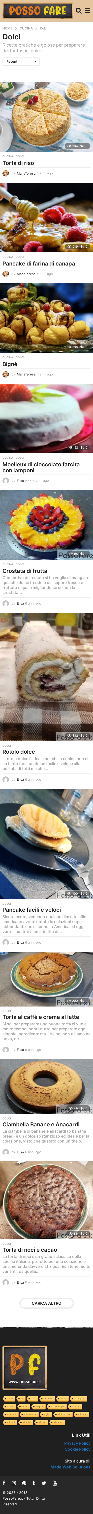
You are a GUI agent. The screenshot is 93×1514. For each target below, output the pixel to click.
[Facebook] (3, 1483)
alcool (42, 1422)
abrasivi (48, 1398)
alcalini (27, 1422)
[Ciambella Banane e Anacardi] (46, 1086)
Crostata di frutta (24, 571)
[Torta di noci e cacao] (46, 1200)
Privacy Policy (77, 1443)
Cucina (7, 156)
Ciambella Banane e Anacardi (41, 1124)
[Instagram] (14, 1483)
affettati (11, 1414)
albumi (11, 1422)
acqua (39, 1406)
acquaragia (57, 1406)
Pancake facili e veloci (31, 909)
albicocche (64, 1414)
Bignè (9, 364)
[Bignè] (46, 318)
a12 (33, 1398)
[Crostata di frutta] (46, 524)
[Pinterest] (24, 1483)
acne (25, 1406)
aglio (47, 1414)
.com (10, 1398)
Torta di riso (18, 163)
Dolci (20, 156)
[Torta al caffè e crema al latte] (46, 979)
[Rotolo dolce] (46, 677)
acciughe (79, 1398)
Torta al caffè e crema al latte (40, 1017)
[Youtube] (55, 1483)
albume (82, 1414)
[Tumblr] (33, 1483)
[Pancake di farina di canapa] (46, 217)
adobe (76, 1406)
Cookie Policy (78, 1449)
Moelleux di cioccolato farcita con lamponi (41, 467)
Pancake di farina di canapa (38, 263)
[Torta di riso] (46, 117)
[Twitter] (44, 1483)
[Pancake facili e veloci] (46, 844)
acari (63, 1398)
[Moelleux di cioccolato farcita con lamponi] (46, 418)
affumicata (30, 1414)
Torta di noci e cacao (29, 1250)
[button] (79, 11)
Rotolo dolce (18, 751)
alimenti (58, 1422)
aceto (10, 1406)
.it (22, 1398)
